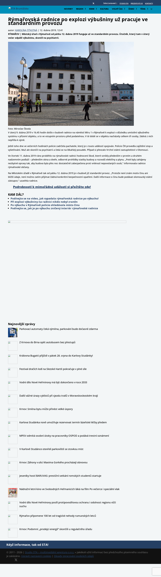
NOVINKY (68, 9)
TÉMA (142, 9)
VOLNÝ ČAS (117, 9)
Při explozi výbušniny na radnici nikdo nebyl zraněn (44, 201)
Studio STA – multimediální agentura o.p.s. (49, 552)
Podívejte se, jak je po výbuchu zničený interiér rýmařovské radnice (54, 208)
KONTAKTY (149, 4)
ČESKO (131, 9)
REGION (79, 9)
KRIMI (91, 9)
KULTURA (104, 9)
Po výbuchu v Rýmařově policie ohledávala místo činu (45, 205)
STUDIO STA (124, 4)
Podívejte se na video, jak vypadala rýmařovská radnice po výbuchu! (54, 198)
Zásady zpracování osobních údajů (74, 556)
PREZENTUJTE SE (137, 4)
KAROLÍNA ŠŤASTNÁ (26, 30)
